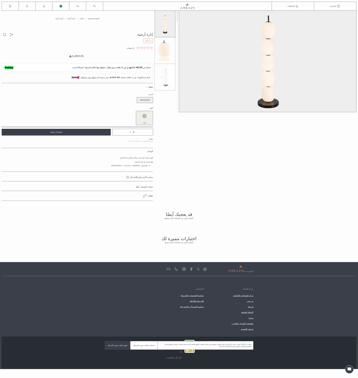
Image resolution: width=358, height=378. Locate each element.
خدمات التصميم (247, 329)
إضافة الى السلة (56, 132)
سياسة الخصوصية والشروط (192, 295)
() (130, 48)
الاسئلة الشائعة (247, 312)
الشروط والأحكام (197, 301)
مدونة (251, 318)
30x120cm (145, 100)
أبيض (144, 123)
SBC (181, 352)
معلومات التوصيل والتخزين (242, 323)
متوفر (150, 87)
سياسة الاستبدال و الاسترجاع (192, 306)
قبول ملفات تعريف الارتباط (117, 345)
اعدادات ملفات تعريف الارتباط (144, 345)
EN (77, 6)
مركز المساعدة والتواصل (243, 295)
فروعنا (250, 306)
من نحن (250, 301)
